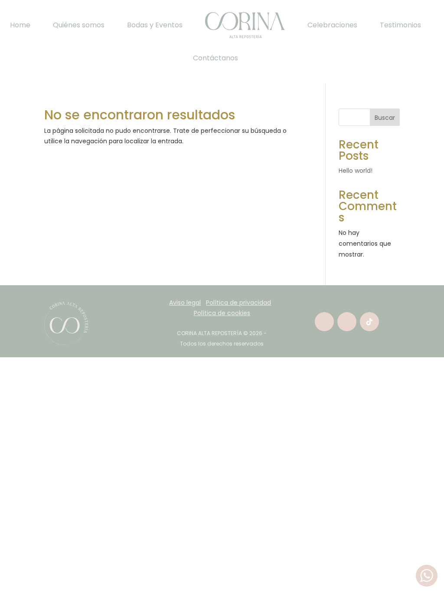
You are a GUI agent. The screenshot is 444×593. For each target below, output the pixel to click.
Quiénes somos (78, 25)
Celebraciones (332, 25)
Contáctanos (215, 58)
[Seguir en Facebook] (324, 321)
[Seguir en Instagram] (346, 321)
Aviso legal (185, 302)
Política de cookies (222, 313)
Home (20, 25)
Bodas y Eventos (155, 25)
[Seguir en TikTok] (369, 321)
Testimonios (400, 25)
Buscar (385, 117)
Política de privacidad (238, 302)
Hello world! (355, 170)
